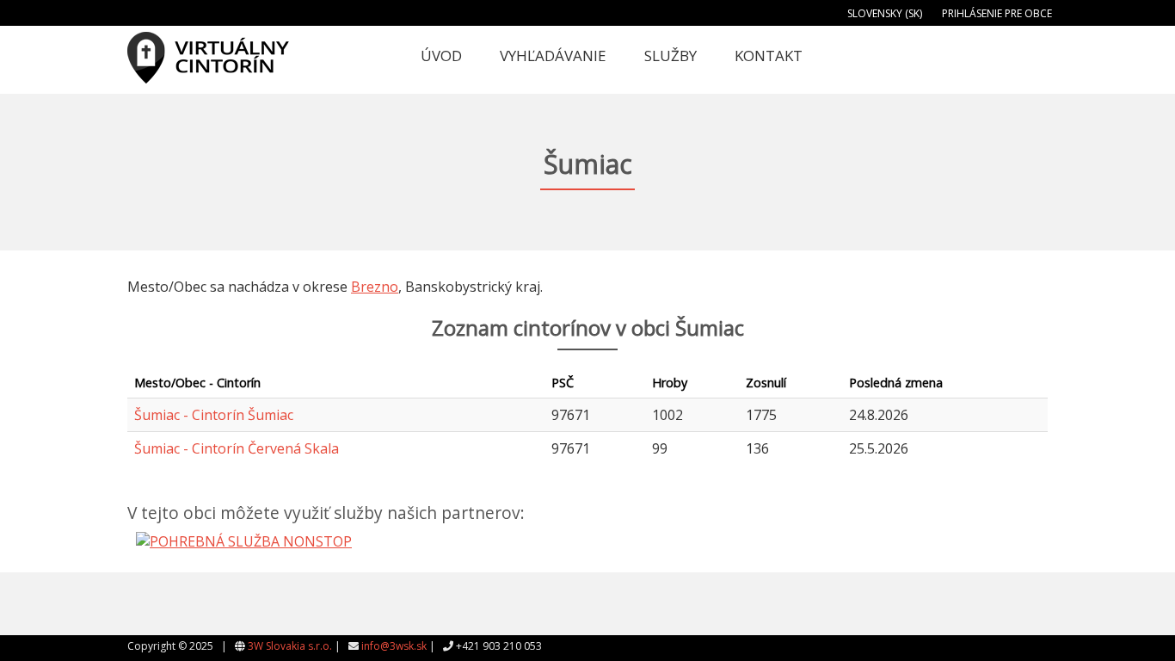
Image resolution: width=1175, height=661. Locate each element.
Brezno (374, 286)
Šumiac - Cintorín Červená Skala (236, 448)
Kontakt (769, 55)
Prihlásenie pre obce (997, 13)
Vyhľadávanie (553, 55)
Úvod (441, 55)
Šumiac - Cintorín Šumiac (213, 414)
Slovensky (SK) (884, 13)
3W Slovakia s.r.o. (290, 646)
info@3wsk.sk (394, 646)
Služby (670, 55)
